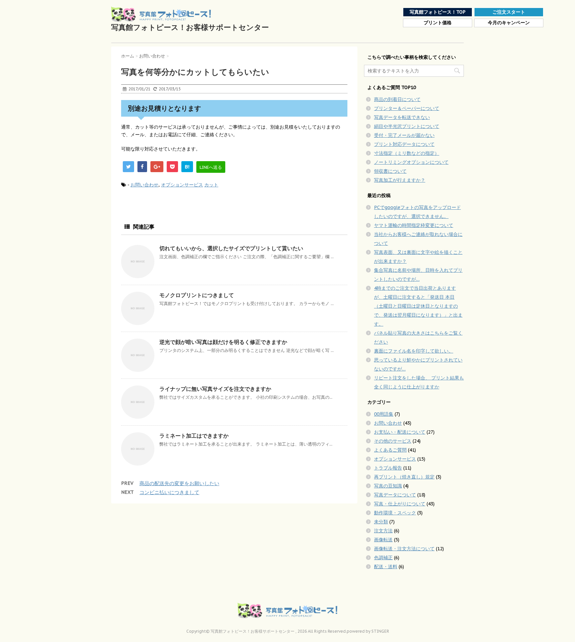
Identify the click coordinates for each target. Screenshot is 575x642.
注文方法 (383, 531)
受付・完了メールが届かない (404, 135)
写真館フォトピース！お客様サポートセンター (190, 27)
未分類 (381, 522)
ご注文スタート (508, 12)
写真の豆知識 (388, 486)
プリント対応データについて (404, 144)
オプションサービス (182, 185)
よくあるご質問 (390, 450)
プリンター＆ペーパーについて (406, 108)
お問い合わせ (144, 185)
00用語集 (383, 414)
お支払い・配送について (399, 432)
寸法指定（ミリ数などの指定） (406, 153)
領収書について (390, 171)
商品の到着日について (397, 99)
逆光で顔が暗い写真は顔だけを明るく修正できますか (223, 342)
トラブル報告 (388, 468)
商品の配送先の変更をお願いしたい (179, 483)
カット (211, 185)
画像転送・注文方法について (404, 549)
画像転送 (383, 540)
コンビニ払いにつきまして (169, 492)
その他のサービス (392, 441)
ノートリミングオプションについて (411, 162)
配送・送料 (385, 567)
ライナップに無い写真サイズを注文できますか (215, 388)
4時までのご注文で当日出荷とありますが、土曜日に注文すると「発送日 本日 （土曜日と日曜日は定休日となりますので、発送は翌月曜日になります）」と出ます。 (418, 306)
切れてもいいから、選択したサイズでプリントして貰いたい (231, 248)
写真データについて (395, 495)
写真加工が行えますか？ (399, 180)
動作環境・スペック (395, 513)
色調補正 (383, 558)
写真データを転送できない (402, 117)
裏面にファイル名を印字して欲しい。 (413, 351)
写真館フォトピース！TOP (438, 12)
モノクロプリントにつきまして (196, 295)
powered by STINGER (368, 631)
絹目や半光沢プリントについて (406, 126)
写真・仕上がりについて (399, 504)
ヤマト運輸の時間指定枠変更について (413, 225)
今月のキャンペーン (509, 22)
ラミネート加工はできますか (194, 435)
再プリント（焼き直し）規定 (404, 477)
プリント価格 (438, 22)
